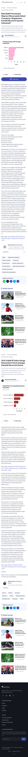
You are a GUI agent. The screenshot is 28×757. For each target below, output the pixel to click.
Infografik (4, 705)
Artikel (3, 703)
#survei (4, 592)
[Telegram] (14, 281)
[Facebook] (11, 281)
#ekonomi (4, 595)
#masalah (17, 592)
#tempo (10, 592)
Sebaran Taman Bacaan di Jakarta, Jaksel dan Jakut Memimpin (19, 318)
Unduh (6, 74)
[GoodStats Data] (7, 2)
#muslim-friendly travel (17, 263)
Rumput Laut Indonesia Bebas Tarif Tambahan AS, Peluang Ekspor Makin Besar (21, 294)
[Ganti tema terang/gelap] (21, 2)
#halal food (15, 260)
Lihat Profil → (6, 251)
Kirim (23, 739)
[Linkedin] (24, 252)
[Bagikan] (25, 36)
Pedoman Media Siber (7, 722)
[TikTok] (13, 695)
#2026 (21, 598)
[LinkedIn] (17, 281)
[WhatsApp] (4, 281)
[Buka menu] (24, 2)
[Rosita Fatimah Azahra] (5, 583)
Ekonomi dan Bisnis (12, 7)
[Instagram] (10, 695)
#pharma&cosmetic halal (18, 266)
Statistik (3, 7)
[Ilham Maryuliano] (5, 247)
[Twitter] (6, 695)
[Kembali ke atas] (14, 754)
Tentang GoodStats (7, 717)
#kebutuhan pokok (20, 595)
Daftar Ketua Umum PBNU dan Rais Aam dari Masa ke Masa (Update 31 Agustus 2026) (20, 330)
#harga (11, 595)
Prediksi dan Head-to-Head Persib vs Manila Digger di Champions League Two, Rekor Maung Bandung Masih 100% (21, 343)
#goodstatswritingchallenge (8, 272)
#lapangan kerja (6, 598)
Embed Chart (18, 74)
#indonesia (15, 598)
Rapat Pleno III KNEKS (18, 202)
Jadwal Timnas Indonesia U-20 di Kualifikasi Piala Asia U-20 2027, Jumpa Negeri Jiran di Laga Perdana (20, 307)
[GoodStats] (6, 687)
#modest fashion (6, 266)
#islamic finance (6, 263)
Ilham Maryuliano (18, 245)
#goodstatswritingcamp (13, 257)
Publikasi (4, 710)
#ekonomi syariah (6, 260)
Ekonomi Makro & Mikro (7, 10)
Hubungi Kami (5, 720)
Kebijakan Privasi (16, 751)
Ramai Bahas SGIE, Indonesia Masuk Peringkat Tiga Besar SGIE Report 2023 (13, 238)
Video (3, 708)
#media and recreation (7, 269)
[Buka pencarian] (17, 2)
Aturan (9, 751)
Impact (3, 724)
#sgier (3, 257)
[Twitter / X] (7, 281)
